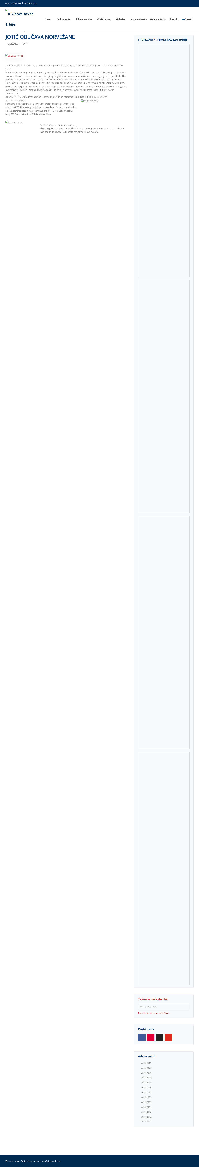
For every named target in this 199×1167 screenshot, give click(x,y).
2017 (25, 43)
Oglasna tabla (158, 19)
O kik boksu (104, 19)
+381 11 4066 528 (13, 3)
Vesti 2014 (146, 1106)
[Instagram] (150, 1037)
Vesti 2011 (146, 1121)
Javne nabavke (138, 19)
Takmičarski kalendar (153, 999)
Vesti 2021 (146, 1072)
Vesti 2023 (146, 1063)
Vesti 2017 (146, 1092)
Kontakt (174, 19)
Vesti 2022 (146, 1068)
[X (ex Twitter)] (159, 1037)
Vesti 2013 (146, 1111)
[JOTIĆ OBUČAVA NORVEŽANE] (14, 55)
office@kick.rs (30, 3)
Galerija (120, 19)
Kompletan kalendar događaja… (154, 1013)
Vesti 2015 (146, 1101)
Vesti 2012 (146, 1116)
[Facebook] (142, 1037)
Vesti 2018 (146, 1087)
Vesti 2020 (146, 1077)
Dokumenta (64, 19)
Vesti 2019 (146, 1082)
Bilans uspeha (84, 19)
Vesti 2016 (146, 1097)
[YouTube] (168, 1037)
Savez (48, 19)
